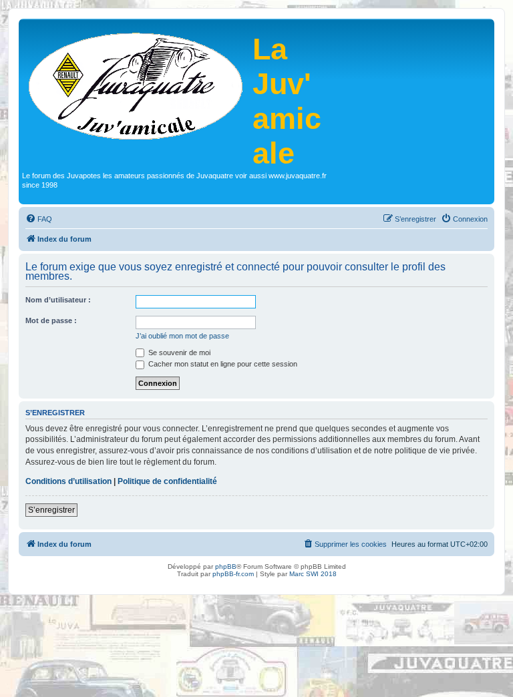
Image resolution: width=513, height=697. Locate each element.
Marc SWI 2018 (313, 573)
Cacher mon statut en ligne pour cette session (221, 364)
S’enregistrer (51, 510)
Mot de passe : (51, 320)
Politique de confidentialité (167, 481)
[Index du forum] (137, 85)
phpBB (225, 566)
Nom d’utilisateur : (58, 300)
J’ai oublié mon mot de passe (182, 336)
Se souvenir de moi (178, 352)
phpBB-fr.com (233, 573)
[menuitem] (38, 219)
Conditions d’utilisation (68, 481)
